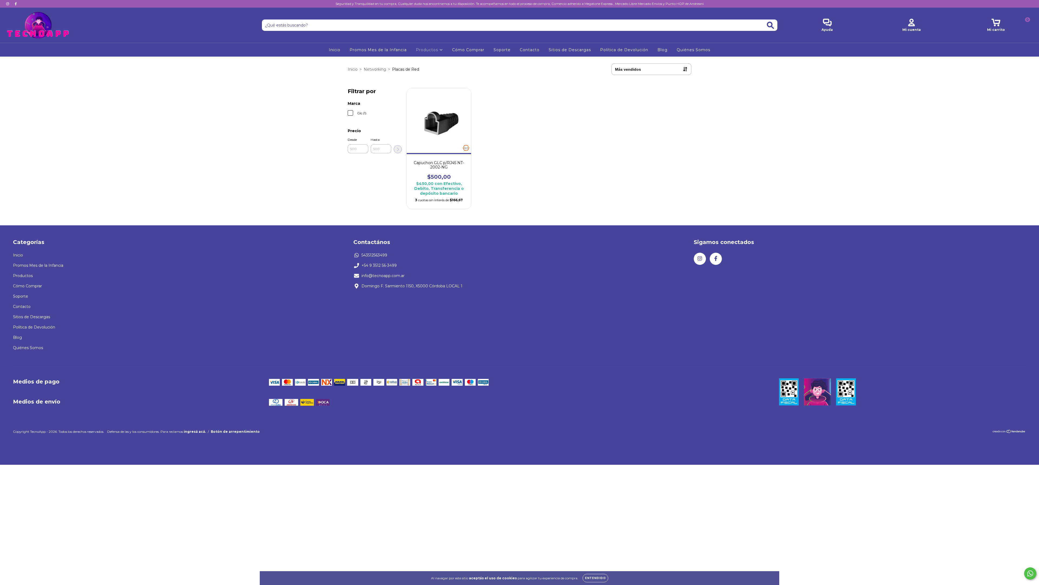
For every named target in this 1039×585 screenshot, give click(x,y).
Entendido (595, 578)
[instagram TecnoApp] (8, 3)
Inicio (334, 49)
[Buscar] (770, 25)
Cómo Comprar (468, 49)
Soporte (502, 49)
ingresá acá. (195, 432)
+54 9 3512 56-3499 (379, 265)
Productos (427, 49)
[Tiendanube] (1009, 432)
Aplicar (398, 149)
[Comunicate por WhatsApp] (1030, 573)
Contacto (530, 49)
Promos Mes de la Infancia (378, 49)
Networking (375, 69)
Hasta (375, 140)
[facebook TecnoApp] (15, 3)
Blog (662, 49)
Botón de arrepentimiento (235, 432)
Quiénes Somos (693, 49)
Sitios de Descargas (570, 49)
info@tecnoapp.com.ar (383, 275)
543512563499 (374, 255)
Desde (352, 140)
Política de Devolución (624, 49)
